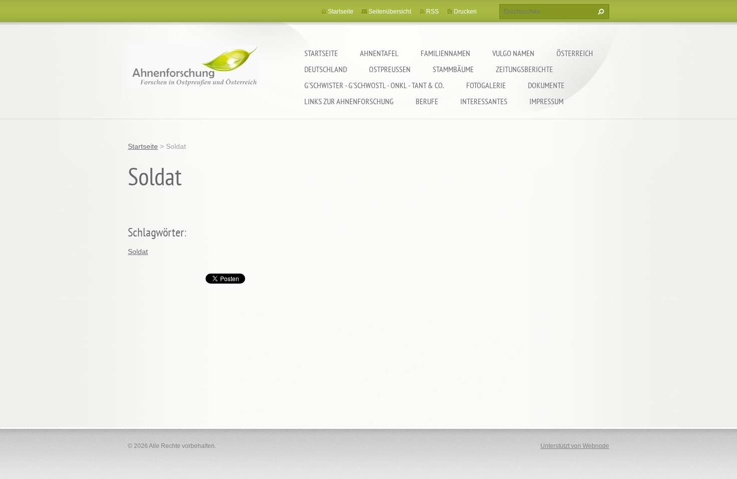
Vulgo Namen (513, 53)
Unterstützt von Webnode (574, 445)
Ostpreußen (390, 69)
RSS (432, 11)
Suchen (599, 11)
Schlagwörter (156, 232)
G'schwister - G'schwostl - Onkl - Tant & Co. (374, 85)
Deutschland (325, 69)
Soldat (138, 252)
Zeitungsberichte (524, 69)
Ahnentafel (379, 53)
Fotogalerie (486, 85)
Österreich (575, 53)
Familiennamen (445, 53)
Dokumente (546, 85)
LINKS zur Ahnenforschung (349, 101)
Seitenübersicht (389, 11)
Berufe (427, 101)
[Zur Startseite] (193, 73)
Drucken (465, 11)
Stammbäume (453, 69)
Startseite (321, 53)
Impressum (546, 101)
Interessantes (483, 101)
